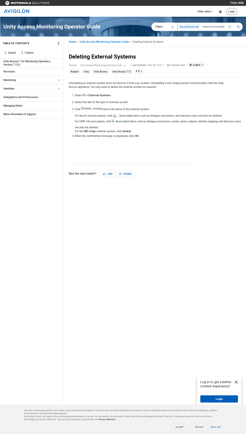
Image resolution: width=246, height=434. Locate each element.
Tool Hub (236, 3)
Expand (12, 52)
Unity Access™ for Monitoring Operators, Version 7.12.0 (27, 63)
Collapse (29, 52)
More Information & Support (19, 114)
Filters (159, 26)
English (220, 11)
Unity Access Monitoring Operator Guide (104, 41)
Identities (9, 88)
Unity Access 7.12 (121, 71)
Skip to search (87, 3)
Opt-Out (199, 427)
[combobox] (102, 65)
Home (72, 41)
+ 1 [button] (138, 71)
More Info (216, 427)
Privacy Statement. (107, 419)
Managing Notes (13, 105)
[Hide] (58, 43)
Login (231, 11)
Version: (73, 65)
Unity (86, 71)
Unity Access (100, 71)
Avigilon (74, 71)
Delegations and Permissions (20, 97)
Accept (179, 427)
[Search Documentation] (238, 27)
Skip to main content (64, 3)
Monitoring (9, 80)
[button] (197, 27)
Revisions (9, 71)
